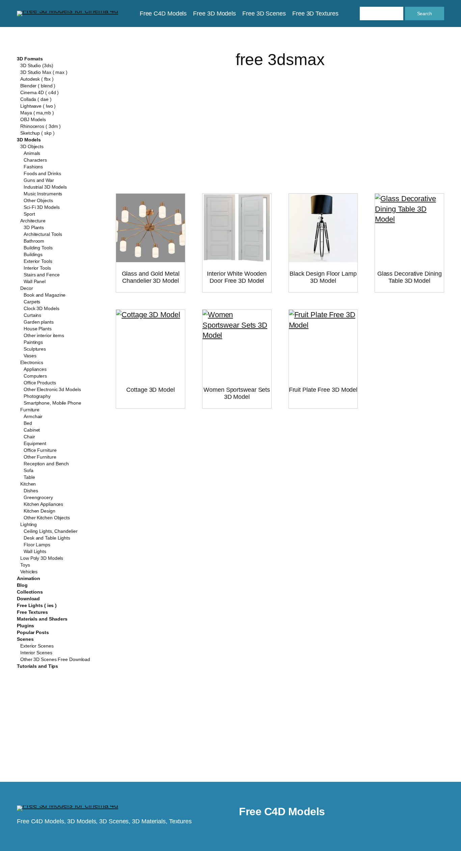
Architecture (33, 220)
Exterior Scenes (37, 646)
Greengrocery (38, 497)
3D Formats (30, 58)
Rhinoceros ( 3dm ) (40, 126)
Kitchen (28, 484)
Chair (29, 436)
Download (28, 598)
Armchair (33, 416)
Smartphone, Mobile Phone (52, 403)
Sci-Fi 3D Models (41, 207)
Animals (32, 153)
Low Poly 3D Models (41, 558)
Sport (29, 214)
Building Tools (38, 247)
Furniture (29, 409)
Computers (35, 376)
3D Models (29, 139)
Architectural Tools (43, 234)
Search (424, 13)
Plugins (25, 625)
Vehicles (28, 571)
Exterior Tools (38, 261)
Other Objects (38, 200)
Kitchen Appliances (43, 504)
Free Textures (32, 612)
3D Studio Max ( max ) (43, 72)
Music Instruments (43, 193)
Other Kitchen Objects (47, 517)
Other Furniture (40, 457)
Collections (30, 592)
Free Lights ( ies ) (37, 605)
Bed (28, 423)
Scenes (25, 639)
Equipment (35, 443)
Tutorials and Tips (37, 666)
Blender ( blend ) (37, 85)
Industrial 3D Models (45, 187)
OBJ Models (33, 119)
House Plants (38, 328)
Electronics (31, 362)
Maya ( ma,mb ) (37, 112)
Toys (25, 565)
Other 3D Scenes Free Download (55, 659)
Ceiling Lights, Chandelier (50, 531)
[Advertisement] (280, 123)
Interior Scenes (36, 652)
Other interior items (44, 335)
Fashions (33, 166)
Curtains (32, 315)
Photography (37, 396)
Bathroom (34, 241)
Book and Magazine (44, 295)
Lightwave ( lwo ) (38, 106)
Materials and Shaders (42, 619)
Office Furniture (40, 450)
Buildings (33, 254)
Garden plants (39, 322)
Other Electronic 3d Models (52, 389)
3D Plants (34, 227)
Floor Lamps (37, 544)
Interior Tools (37, 268)
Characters (35, 160)
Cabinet (32, 430)
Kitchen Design (39, 511)
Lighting (28, 524)
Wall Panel (35, 281)
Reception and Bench (46, 463)
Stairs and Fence (41, 274)
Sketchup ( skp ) (37, 133)
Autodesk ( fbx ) (36, 79)
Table (29, 477)
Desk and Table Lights (47, 538)
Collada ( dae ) (36, 99)
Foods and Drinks (42, 173)
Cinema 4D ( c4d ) (39, 92)
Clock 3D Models (41, 308)
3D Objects (32, 146)
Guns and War (39, 180)
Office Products (40, 382)
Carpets (32, 301)
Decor (26, 288)
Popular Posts (33, 632)
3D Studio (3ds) (36, 65)
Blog (22, 585)
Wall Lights (35, 551)
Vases (30, 355)
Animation (28, 578)
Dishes (31, 490)
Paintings (33, 342)
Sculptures (35, 349)
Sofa (28, 470)
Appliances (35, 369)
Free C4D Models (282, 811)
